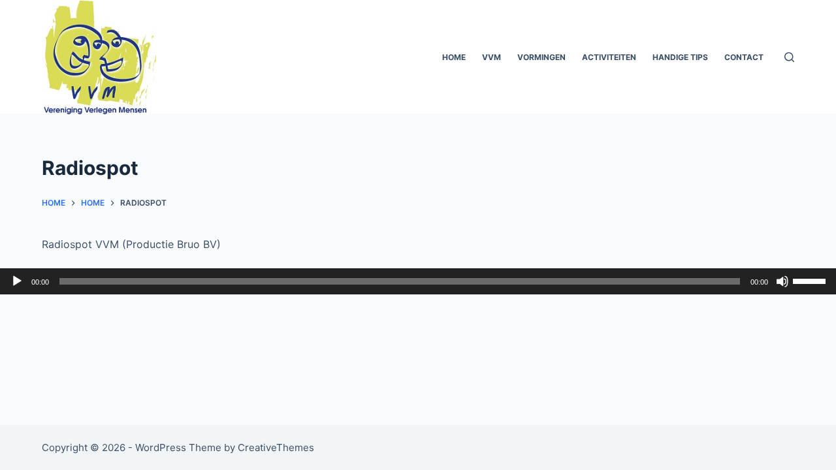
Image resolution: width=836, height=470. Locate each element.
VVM (491, 57)
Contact (744, 57)
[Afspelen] (17, 281)
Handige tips (680, 57)
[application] (418, 281)
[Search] (789, 57)
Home (454, 57)
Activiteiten (609, 57)
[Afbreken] (782, 281)
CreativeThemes (276, 447)
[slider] (811, 280)
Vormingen (541, 57)
